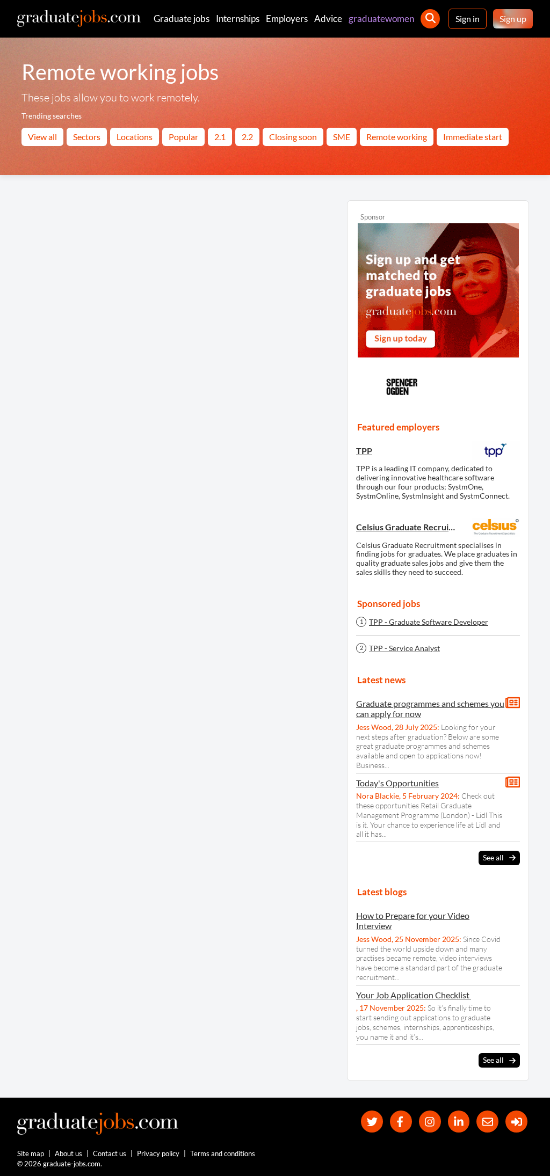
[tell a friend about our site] (487, 1122)
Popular (183, 137)
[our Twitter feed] (372, 1122)
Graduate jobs (181, 18)
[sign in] (516, 1122)
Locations (135, 137)
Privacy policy (158, 1153)
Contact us (109, 1153)
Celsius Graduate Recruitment (407, 527)
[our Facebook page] (401, 1122)
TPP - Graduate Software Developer (428, 622)
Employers (287, 18)
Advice (328, 18)
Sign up (513, 18)
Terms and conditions (222, 1153)
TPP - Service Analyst (404, 648)
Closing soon (293, 137)
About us (68, 1153)
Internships (237, 18)
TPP (364, 450)
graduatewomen (381, 18)
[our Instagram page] (430, 1122)
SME (341, 137)
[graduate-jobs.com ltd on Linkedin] (459, 1122)
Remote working (396, 137)
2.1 (220, 137)
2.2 (247, 137)
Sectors (86, 137)
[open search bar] (430, 18)
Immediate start (472, 137)
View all (42, 137)
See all (493, 857)
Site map (30, 1153)
